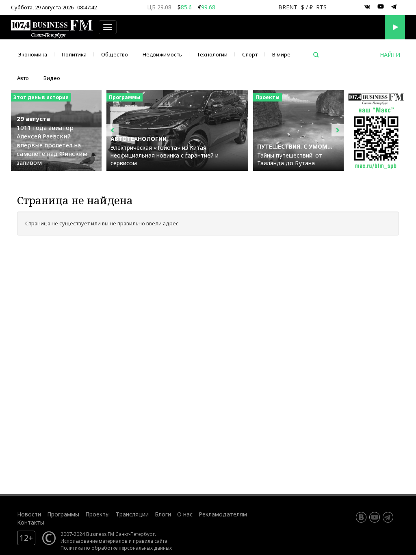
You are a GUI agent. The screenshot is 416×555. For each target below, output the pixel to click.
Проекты (97, 514)
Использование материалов (94, 541)
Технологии (212, 54)
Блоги (163, 514)
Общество (114, 54)
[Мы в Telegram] (394, 7)
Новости (29, 514)
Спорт (250, 54)
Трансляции (132, 514)
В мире (281, 54)
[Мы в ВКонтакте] (367, 7)
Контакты (30, 522)
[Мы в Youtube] (380, 7)
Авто (23, 78)
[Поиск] (316, 55)
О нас (185, 514)
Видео (51, 78)
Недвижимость (162, 54)
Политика (74, 54)
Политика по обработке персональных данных (116, 547)
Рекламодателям (223, 514)
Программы (63, 514)
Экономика (32, 54)
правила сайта (150, 541)
